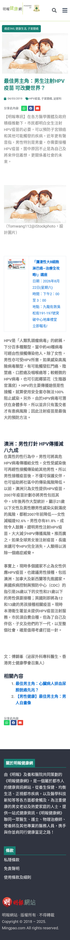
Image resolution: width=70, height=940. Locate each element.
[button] (64, 10)
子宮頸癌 (33, 28)
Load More (35, 738)
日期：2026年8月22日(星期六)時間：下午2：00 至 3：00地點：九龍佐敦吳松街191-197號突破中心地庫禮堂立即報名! (46, 294)
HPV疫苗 (34, 98)
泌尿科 (57, 98)
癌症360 (9, 28)
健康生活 (21, 28)
